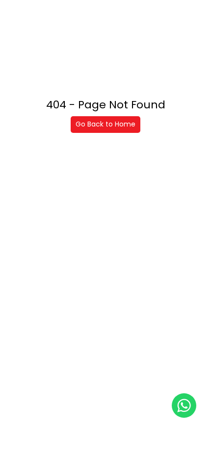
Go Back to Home (105, 124)
